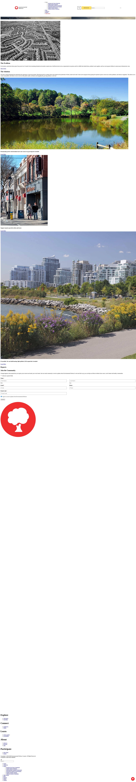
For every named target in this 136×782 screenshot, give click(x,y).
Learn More (3, 154)
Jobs (4, 745)
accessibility (6, 736)
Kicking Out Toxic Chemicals (54, 3)
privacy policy (6, 734)
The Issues (5, 718)
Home (4, 763)
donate (4, 753)
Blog (46, 10)
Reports (46, 12)
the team (5, 744)
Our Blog (5, 719)
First (1, 383)
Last (70, 383)
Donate (86, 7)
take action (5, 752)
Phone (70, 385)
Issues (4, 766)
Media (4, 727)
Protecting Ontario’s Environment (55, 6)
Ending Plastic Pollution (53, 4)
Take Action (47, 13)
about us (5, 743)
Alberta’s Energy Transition (53, 9)
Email (2, 385)
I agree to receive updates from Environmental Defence (14, 396)
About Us (47, 11)
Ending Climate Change (53, 7)
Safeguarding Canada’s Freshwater (55, 5)
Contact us (5, 726)
